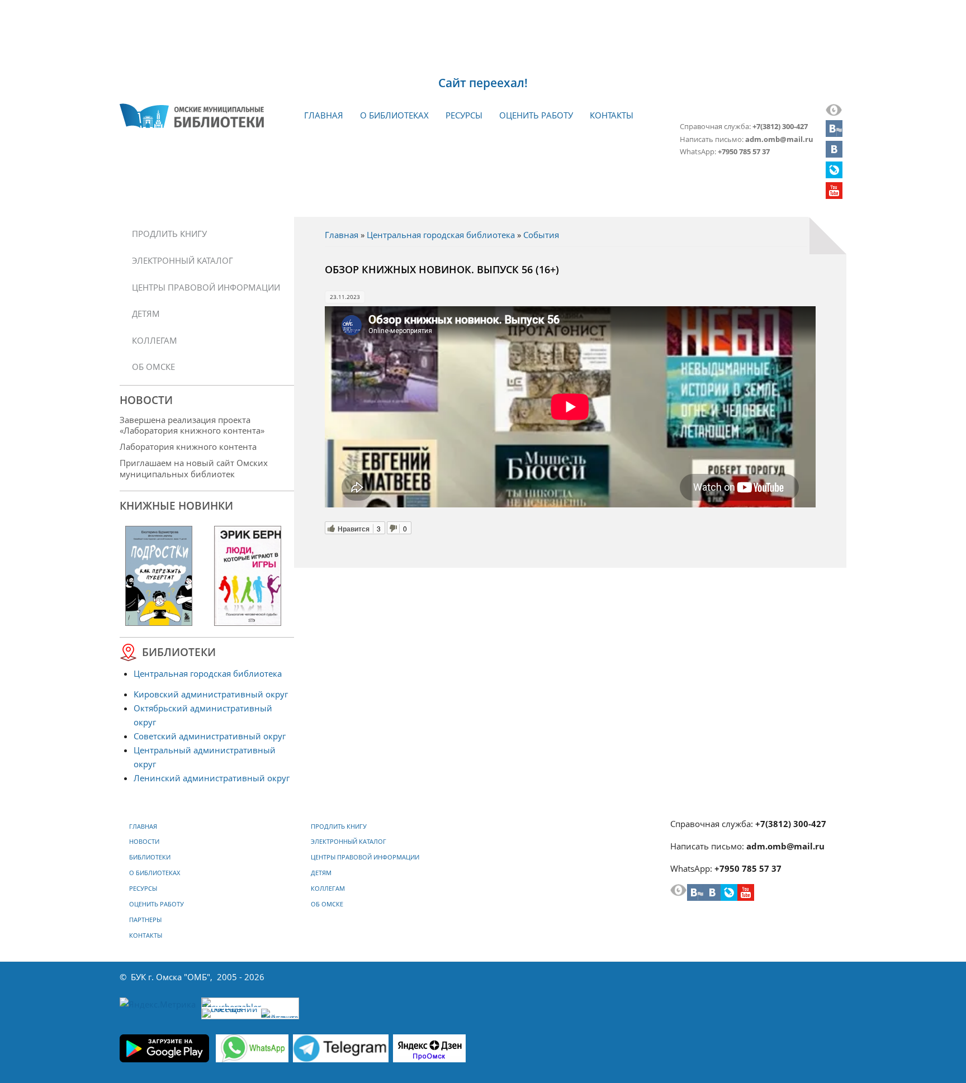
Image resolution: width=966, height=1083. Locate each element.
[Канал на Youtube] (834, 195)
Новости (144, 842)
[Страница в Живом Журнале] (834, 174)
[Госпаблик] (834, 133)
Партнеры (145, 920)
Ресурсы (464, 115)
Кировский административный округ (211, 694)
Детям (146, 313)
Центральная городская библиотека (441, 234)
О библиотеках (394, 115)
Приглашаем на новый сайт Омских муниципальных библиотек (194, 468)
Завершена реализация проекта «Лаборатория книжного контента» (192, 425)
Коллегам (154, 340)
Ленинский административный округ (212, 777)
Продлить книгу (169, 233)
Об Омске (153, 366)
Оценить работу (536, 115)
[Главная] (192, 115)
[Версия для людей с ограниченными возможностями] (834, 112)
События (541, 234)
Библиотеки (150, 857)
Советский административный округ (210, 736)
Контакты (611, 115)
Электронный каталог (182, 260)
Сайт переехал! (483, 83)
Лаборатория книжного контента (188, 446)
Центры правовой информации (206, 287)
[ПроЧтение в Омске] (834, 154)
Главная (323, 115)
